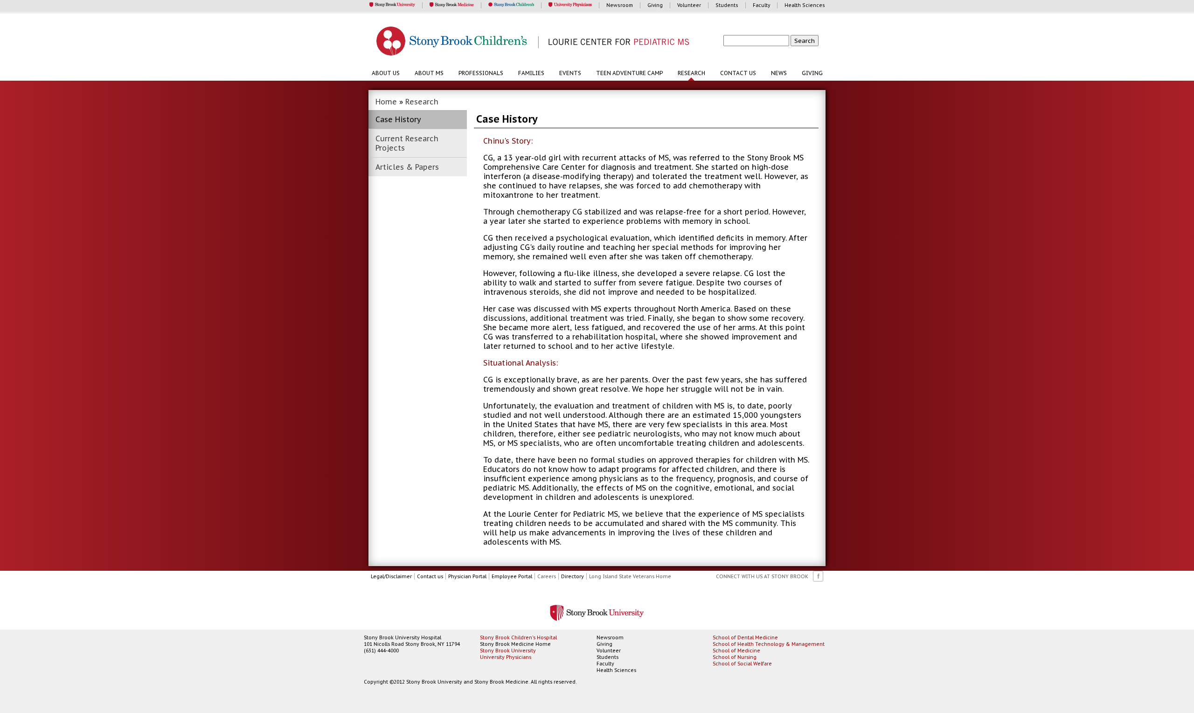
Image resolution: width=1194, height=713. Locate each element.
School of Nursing (735, 657)
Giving (812, 72)
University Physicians (505, 657)
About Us (386, 72)
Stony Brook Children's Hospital (518, 637)
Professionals (480, 72)
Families (531, 72)
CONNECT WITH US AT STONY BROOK (762, 576)
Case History (398, 119)
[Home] (601, 42)
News (779, 72)
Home (386, 101)
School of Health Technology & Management (769, 644)
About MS (429, 72)
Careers (546, 576)
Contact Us (738, 72)
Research (691, 72)
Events (570, 72)
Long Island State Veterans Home (630, 576)
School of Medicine (736, 650)
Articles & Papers (407, 167)
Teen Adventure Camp (629, 72)
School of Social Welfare (742, 663)
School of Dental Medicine (745, 637)
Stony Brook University (508, 650)
